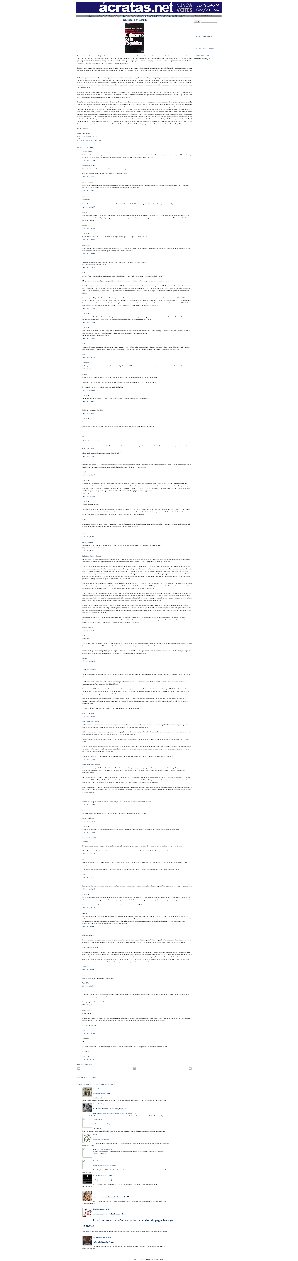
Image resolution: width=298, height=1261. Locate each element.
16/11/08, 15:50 (88, 308)
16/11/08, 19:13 (88, 475)
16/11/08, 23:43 (88, 496)
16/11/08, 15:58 (88, 338)
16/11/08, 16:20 (88, 390)
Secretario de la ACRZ (89, 166)
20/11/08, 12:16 (88, 1005)
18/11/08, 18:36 (88, 889)
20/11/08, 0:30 (88, 970)
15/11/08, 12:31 (88, 177)
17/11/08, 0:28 (88, 537)
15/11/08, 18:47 (88, 207)
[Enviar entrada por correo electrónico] (79, 138)
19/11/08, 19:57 (88, 908)
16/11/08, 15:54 (88, 322)
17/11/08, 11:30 (88, 759)
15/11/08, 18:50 (88, 228)
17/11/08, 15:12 (88, 854)
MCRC (91, 140)
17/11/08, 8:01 (88, 551)
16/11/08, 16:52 (88, 413)
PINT (99, 140)
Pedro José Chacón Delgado (91, 556)
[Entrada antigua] (190, 1069)
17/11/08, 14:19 (88, 821)
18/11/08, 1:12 (88, 877)
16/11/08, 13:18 (88, 268)
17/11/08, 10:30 (88, 661)
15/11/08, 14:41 (88, 190)
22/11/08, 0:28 (88, 1059)
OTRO (95, 140)
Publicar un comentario (84, 1064)
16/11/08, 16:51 (88, 402)
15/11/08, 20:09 (88, 254)
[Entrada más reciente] (78, 1069)
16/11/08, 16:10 (88, 357)
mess (83, 859)
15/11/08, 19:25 (88, 240)
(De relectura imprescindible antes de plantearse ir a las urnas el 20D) (114, 1108)
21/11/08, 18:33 (88, 1033)
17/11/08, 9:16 (88, 630)
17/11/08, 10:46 (88, 716)
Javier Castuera (87, 152)
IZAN (86, 140)
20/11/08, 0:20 (88, 927)
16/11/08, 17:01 (88, 456)
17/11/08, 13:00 (88, 805)
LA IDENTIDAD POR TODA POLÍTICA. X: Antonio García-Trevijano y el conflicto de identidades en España (134, 18)
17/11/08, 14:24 (88, 833)
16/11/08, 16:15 (88, 369)
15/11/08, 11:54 (88, 160)
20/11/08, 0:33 (88, 986)
